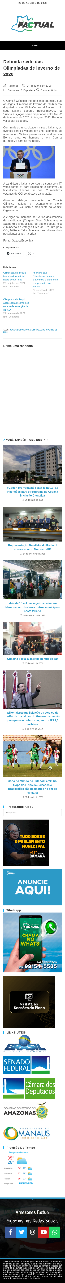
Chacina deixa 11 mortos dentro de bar (32, 658)
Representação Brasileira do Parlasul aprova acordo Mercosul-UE (32, 547)
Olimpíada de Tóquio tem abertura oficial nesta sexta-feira (14, 276)
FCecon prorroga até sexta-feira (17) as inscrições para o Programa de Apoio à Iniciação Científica (32, 491)
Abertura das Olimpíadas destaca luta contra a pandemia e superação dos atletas (45, 279)
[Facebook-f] (10, 1232)
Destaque (13, 90)
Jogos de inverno (19, 330)
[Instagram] (32, 1232)
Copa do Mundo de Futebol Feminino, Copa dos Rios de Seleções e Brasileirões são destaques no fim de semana (32, 787)
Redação (13, 85)
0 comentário (49, 90)
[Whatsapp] (54, 1232)
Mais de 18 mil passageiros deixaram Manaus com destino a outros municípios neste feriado (32, 607)
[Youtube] (43, 1232)
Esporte (28, 90)
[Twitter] (21, 1232)
